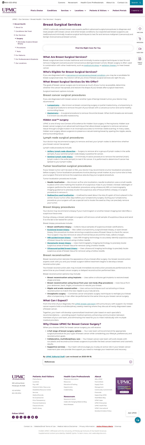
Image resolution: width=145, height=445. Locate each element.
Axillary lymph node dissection (61, 151)
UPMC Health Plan (101, 405)
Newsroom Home (70, 399)
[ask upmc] (138, 420)
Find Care (140, 32)
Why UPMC (98, 379)
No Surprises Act (38, 397)
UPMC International (101, 408)
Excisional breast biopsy (58, 230)
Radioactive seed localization (60, 195)
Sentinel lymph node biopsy (60, 157)
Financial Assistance (39, 403)
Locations (36, 382)
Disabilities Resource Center (42, 390)
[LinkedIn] (21, 417)
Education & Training (70, 384)
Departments (68, 387)
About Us (110, 3)
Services (35, 392)
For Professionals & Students (27, 59)
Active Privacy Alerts (105, 426)
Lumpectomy (53, 105)
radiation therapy (109, 65)
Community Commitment (103, 390)
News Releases (68, 404)
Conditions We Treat (24, 31)
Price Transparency (39, 400)
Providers (140, 42)
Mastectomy (53, 113)
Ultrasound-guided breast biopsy (62, 248)
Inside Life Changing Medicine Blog (75, 402)
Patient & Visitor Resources (41, 387)
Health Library (37, 408)
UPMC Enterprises (101, 403)
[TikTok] (36, 417)
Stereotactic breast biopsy (59, 243)
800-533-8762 (10, 3)
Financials (98, 392)
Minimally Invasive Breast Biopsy (28, 43)
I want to (136, 11)
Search (135, 3)
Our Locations (21, 63)
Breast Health (20, 24)
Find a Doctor (37, 11)
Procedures (21, 48)
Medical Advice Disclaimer (68, 426)
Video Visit (140, 52)
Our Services (20, 35)
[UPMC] (9, 10)
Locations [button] (79, 11)
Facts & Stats (99, 382)
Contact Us (122, 3)
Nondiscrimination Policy (103, 411)
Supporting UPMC (101, 395)
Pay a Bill (36, 384)
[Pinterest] (25, 417)
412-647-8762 (16, 390)
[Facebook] (13, 417)
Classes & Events (38, 405)
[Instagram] (17, 417)
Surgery (20, 38)
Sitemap (118, 426)
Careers (61, 3)
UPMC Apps (99, 400)
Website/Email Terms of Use (45, 426)
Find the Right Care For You (88, 48)
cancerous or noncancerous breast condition (86, 75)
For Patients (20, 55)
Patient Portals (119, 11)
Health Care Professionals (92, 3)
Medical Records (38, 395)
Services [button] (65, 11)
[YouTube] (32, 417)
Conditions (52, 11)
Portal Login (140, 63)
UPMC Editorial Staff (55, 357)
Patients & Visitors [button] (98, 11)
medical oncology (91, 65)
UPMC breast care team (85, 304)
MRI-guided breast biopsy (59, 238)
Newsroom (73, 3)
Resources (67, 382)
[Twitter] (28, 417)
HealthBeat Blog (100, 397)
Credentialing (68, 390)
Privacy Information (87, 426)
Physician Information (71, 379)
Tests (19, 51)
